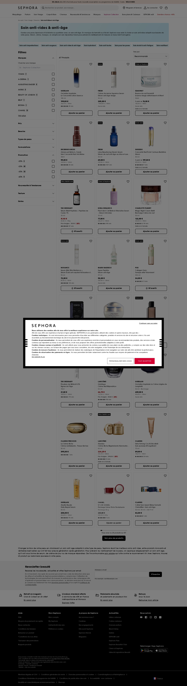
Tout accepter (144, 361)
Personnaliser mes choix (120, 361)
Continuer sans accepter (148, 323)
